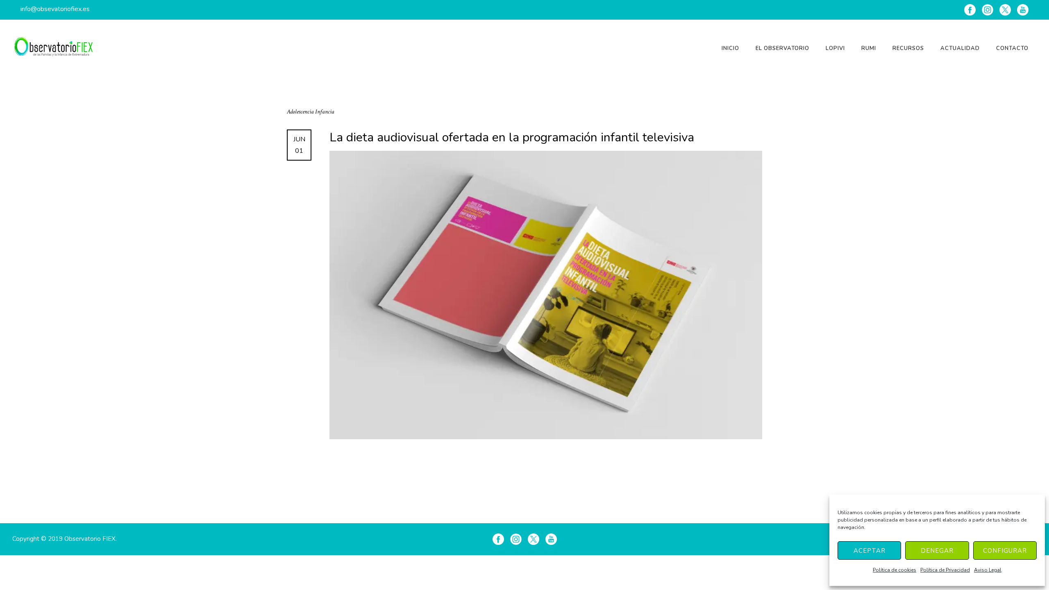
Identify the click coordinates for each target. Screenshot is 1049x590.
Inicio (730, 48)
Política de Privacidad (945, 570)
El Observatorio (782, 48)
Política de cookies (894, 570)
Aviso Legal (987, 570)
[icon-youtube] (1023, 10)
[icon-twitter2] (1005, 10)
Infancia (324, 112)
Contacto (1012, 48)
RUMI (868, 48)
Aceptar (870, 551)
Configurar (1005, 551)
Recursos (908, 48)
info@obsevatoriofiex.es (55, 9)
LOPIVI (835, 48)
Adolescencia (301, 112)
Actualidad (960, 48)
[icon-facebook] (970, 10)
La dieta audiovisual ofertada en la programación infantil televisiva (511, 137)
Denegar (937, 551)
